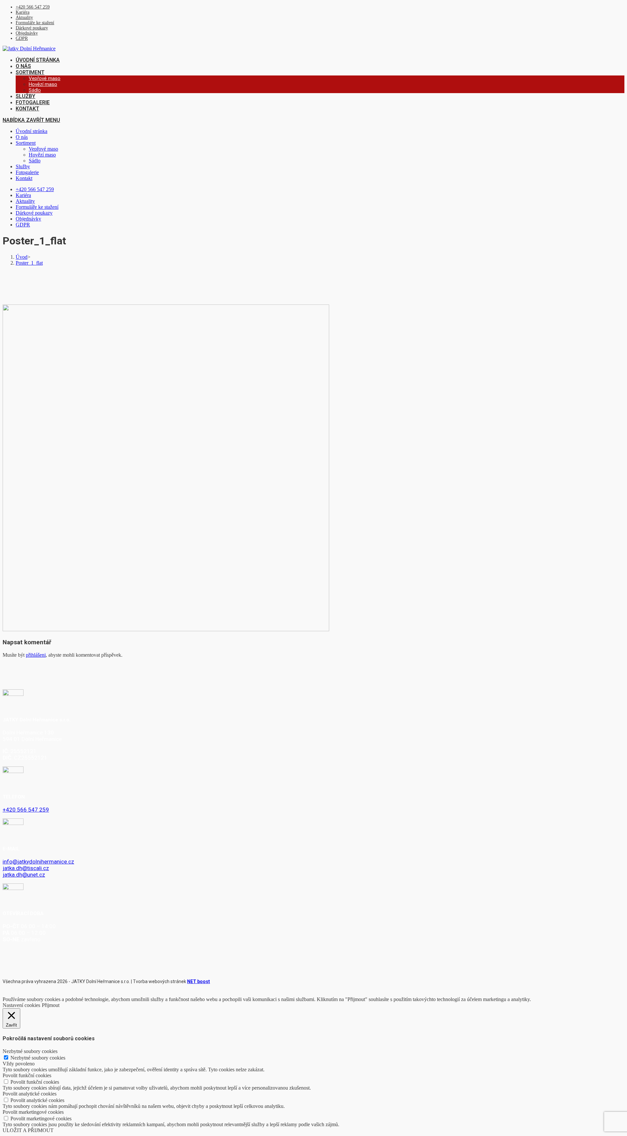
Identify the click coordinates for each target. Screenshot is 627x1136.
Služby (23, 166)
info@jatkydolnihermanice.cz (38, 861)
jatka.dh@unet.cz (24, 874)
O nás (22, 137)
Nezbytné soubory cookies (37, 1058)
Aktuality (24, 17)
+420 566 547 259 (33, 7)
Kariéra (22, 12)
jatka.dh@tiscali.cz (26, 868)
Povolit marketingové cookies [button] (33, 1112)
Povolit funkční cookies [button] (27, 1075)
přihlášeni (36, 655)
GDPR (22, 38)
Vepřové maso (43, 149)
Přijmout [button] (50, 1005)
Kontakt (24, 178)
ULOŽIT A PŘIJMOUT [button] (28, 1130)
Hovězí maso (42, 154)
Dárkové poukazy (32, 27)
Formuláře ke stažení (35, 22)
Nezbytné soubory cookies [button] (30, 1051)
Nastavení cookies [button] (21, 1005)
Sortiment (26, 143)
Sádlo (34, 160)
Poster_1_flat (29, 263)
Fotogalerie (27, 172)
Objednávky (27, 33)
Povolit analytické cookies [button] (29, 1093)
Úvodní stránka (31, 131)
